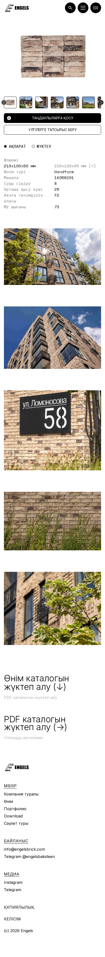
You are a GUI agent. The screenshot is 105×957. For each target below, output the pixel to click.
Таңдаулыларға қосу (52, 118)
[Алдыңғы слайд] (3, 102)
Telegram (12, 889)
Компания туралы (21, 794)
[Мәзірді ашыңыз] (83, 7)
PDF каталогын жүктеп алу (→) (35, 723)
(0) (95, 7)
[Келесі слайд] (101, 102)
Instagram (13, 882)
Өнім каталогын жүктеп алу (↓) (36, 682)
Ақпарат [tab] (17, 146)
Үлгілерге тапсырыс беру (52, 130)
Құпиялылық (19, 907)
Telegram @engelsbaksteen (29, 856)
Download (13, 816)
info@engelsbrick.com (24, 849)
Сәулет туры (16, 823)
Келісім (12, 919)
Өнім (8, 801)
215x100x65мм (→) (75, 166)
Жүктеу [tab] (44, 146)
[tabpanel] (52, 183)
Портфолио (15, 808)
